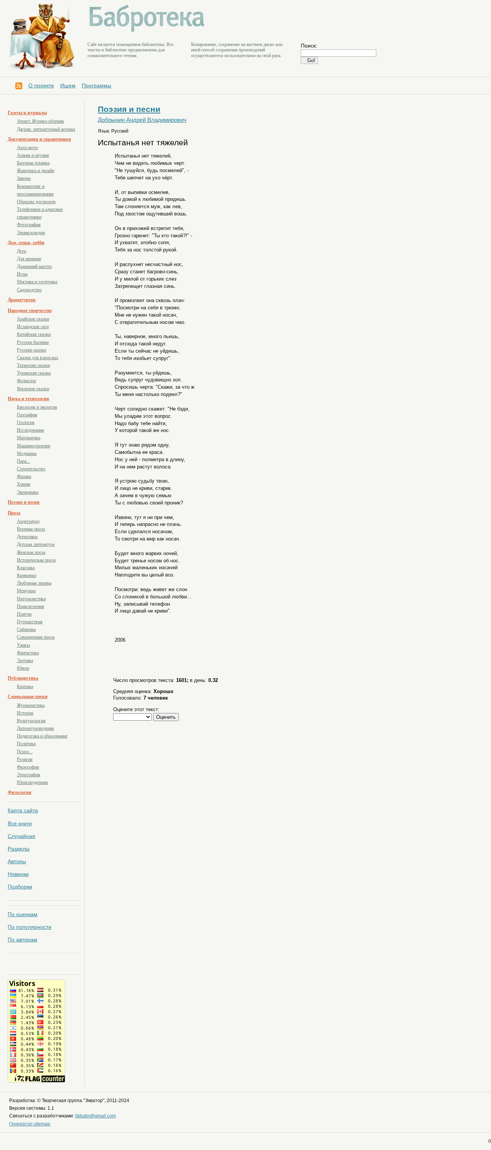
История (25, 713)
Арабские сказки (33, 319)
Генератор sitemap (29, 1124)
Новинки (18, 874)
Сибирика (26, 629)
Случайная (21, 836)
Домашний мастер (34, 266)
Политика (26, 743)
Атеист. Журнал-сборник (40, 121)
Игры (22, 274)
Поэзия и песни (24, 502)
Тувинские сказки (34, 373)
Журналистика (30, 705)
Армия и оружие (33, 155)
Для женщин (29, 258)
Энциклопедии (31, 232)
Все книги (20, 823)
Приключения (30, 606)
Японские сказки (33, 388)
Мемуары (26, 590)
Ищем (68, 85)
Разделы (19, 849)
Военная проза (31, 529)
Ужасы (23, 645)
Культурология (31, 720)
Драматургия (22, 299)
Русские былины (33, 342)
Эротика (25, 660)
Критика (25, 686)
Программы (96, 85)
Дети (21, 251)
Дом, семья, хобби (26, 242)
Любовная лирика (34, 583)
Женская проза (31, 552)
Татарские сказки (33, 365)
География (27, 414)
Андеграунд (28, 521)
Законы (24, 178)
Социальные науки (28, 696)
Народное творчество (30, 310)
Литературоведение (35, 728)
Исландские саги (33, 326)
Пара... (23, 461)
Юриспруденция (32, 782)
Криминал (26, 575)
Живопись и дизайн (35, 170)
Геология (26, 422)
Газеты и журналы (27, 112)
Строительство (31, 469)
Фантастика (28, 653)
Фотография (29, 224)
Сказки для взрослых (37, 357)
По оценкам (23, 914)
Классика (26, 567)
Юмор (23, 668)
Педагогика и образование (42, 736)
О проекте (41, 85)
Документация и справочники (39, 139)
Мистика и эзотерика (37, 281)
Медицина (26, 453)
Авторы (17, 861)
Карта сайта (23, 810)
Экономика (27, 492)
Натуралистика (31, 598)
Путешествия (30, 621)
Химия (23, 484)
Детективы (27, 536)
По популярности (29, 927)
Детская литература (35, 544)
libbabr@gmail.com (95, 1116)
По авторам (22, 939)
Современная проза (35, 637)
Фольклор (26, 380)
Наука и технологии (28, 398)
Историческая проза (36, 560)
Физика (24, 476)
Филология (19, 792)
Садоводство (29, 290)
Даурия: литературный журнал (46, 129)
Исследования (30, 430)
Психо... (25, 751)
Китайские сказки (34, 334)
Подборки (20, 887)
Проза (14, 513)
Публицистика (23, 678)
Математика (28, 437)
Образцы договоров (36, 201)
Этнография (28, 774)
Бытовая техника (33, 163)
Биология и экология (37, 407)
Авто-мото (27, 147)
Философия (28, 767)
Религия (25, 759)
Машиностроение (33, 446)
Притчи (24, 614)
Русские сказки (31, 350)
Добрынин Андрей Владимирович (142, 120)
